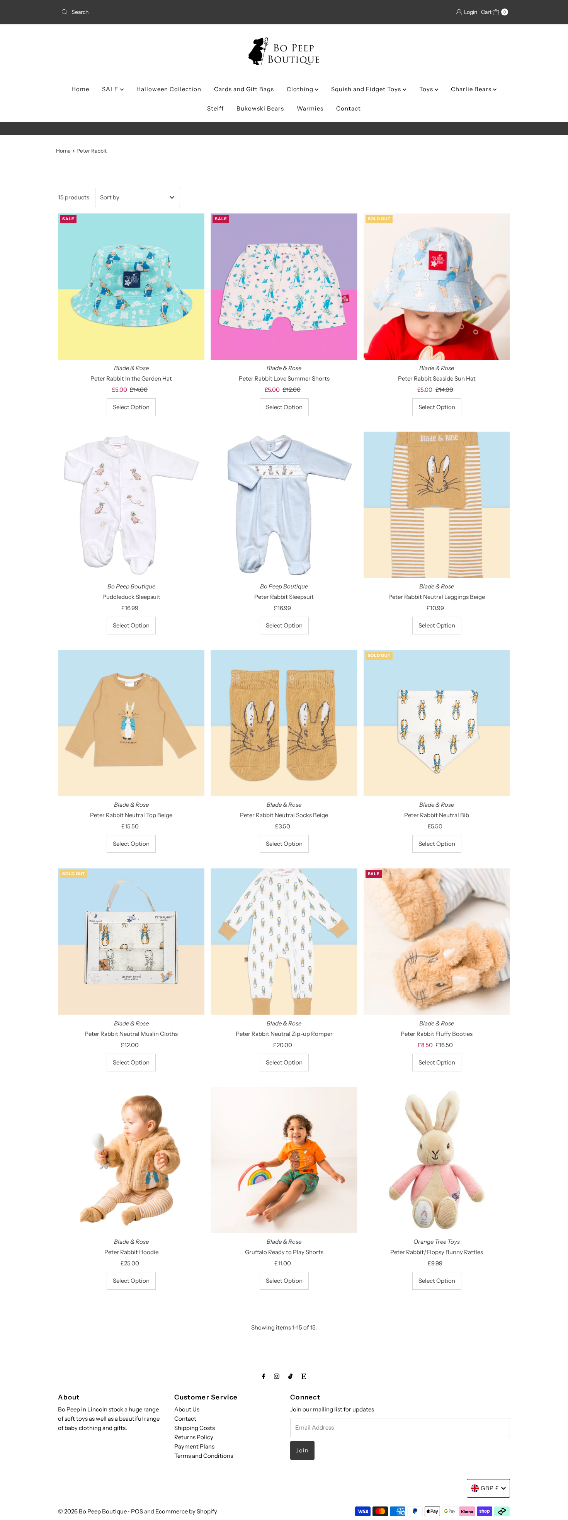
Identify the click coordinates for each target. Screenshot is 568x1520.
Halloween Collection (168, 89)
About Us (186, 1409)
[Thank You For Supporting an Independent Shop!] (284, 128)
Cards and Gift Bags (244, 89)
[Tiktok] (290, 1376)
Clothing (301, 89)
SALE (111, 89)
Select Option (131, 407)
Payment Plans (194, 1446)
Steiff (215, 108)
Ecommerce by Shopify (186, 1511)
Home (80, 89)
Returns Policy (193, 1437)
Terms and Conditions (203, 1455)
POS (137, 1511)
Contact (348, 108)
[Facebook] (263, 1376)
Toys (427, 89)
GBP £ (490, 1488)
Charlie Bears (472, 89)
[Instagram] (276, 1376)
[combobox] (131, 12)
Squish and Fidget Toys (367, 89)
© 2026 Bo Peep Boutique (92, 1511)
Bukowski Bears (260, 108)
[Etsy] (303, 1376)
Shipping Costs (194, 1428)
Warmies (310, 108)
